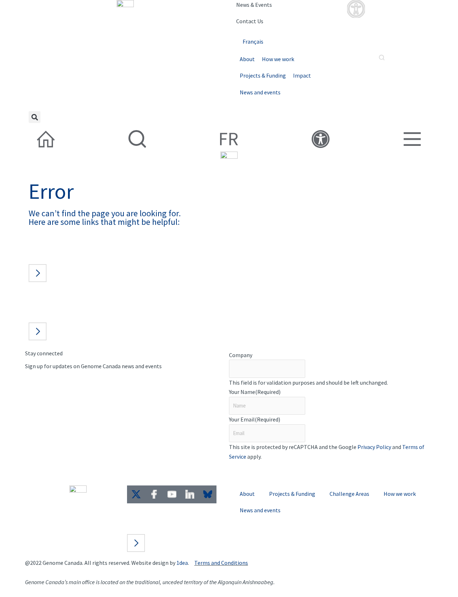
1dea (182, 562)
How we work (278, 59)
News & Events (254, 4)
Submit (249, 471)
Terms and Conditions (221, 562)
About (247, 59)
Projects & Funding (263, 75)
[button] (34, 117)
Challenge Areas (349, 493)
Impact (302, 75)
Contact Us (249, 21)
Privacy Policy (374, 446)
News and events (260, 92)
